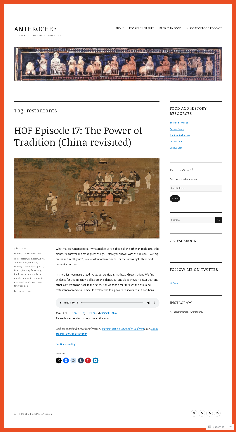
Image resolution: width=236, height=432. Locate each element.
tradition (24, 286)
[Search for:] (192, 220)
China (41, 259)
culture (26, 266)
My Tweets (175, 283)
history (28, 274)
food (16, 274)
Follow (175, 198)
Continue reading (66, 344)
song (27, 282)
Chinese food (20, 263)
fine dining (36, 270)
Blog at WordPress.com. (41, 414)
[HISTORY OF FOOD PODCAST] (217, 413)
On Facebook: (184, 240)
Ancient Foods (177, 129)
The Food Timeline (179, 123)
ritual (21, 282)
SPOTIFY (79, 313)
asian (35, 259)
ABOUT (119, 28)
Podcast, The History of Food (27, 253)
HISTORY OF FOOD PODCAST (204, 28)
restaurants (37, 278)
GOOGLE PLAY (108, 313)
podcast (27, 278)
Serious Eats (176, 148)
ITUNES (90, 313)
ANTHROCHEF (35, 28)
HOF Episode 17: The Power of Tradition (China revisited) (78, 135)
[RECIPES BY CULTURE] (202, 413)
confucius (32, 263)
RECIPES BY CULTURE (141, 28)
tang (16, 286)
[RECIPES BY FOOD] (209, 413)
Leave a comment (22, 291)
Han (22, 274)
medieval (36, 274)
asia (30, 259)
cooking (18, 266)
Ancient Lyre (176, 141)
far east (17, 270)
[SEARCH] (218, 220)
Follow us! (181, 169)
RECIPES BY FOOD (170, 28)
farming (26, 270)
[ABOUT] (194, 413)
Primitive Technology (180, 135)
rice (16, 282)
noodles (18, 278)
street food (35, 282)
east (41, 266)
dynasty (34, 266)
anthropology (20, 259)
